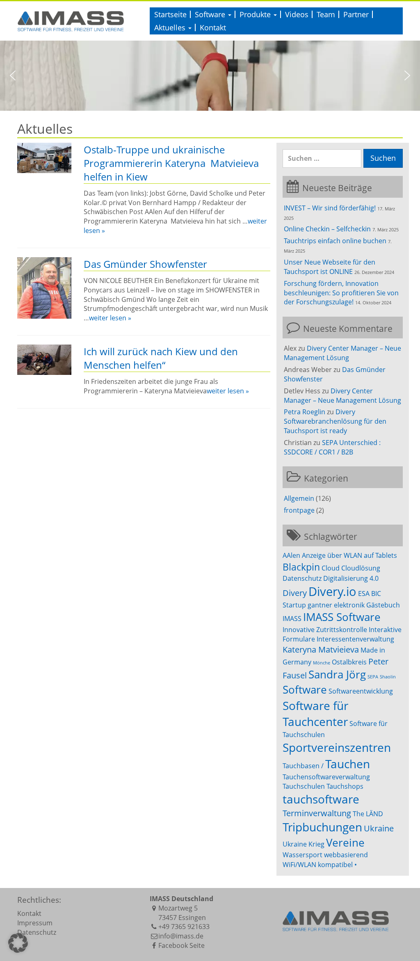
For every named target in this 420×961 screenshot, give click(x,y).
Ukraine (379, 828)
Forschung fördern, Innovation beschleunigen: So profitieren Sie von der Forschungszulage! (341, 293)
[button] (12, 75)
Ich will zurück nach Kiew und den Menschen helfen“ (161, 358)
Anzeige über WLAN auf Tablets (349, 555)
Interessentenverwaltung (355, 639)
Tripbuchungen (322, 827)
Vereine (345, 842)
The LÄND (368, 813)
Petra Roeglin (304, 411)
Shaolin (388, 677)
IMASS (292, 618)
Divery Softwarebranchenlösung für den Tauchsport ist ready (335, 421)
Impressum (34, 922)
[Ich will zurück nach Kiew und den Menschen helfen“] (44, 360)
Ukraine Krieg (303, 844)
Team (326, 14)
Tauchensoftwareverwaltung (326, 776)
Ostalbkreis (349, 662)
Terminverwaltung (317, 813)
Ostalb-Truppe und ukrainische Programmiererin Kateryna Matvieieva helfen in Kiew (171, 163)
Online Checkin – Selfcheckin (327, 228)
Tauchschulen (304, 786)
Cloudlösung (360, 568)
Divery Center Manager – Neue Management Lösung (342, 353)
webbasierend (346, 854)
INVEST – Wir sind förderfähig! (330, 207)
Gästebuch (383, 604)
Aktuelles (170, 27)
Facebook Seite (181, 945)
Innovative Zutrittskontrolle (325, 629)
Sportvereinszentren (337, 747)
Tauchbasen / (303, 765)
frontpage (299, 510)
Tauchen (347, 764)
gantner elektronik (336, 604)
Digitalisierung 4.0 (351, 578)
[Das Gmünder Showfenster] (44, 288)
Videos (296, 14)
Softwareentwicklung (361, 691)
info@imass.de (180, 935)
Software (211, 14)
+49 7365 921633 (184, 926)
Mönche (321, 663)
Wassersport (302, 854)
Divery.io (332, 591)
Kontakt (213, 27)
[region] (210, 76)
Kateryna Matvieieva (321, 649)
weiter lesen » (110, 317)
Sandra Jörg (337, 674)
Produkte (256, 14)
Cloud (331, 568)
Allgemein (299, 498)
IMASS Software (342, 617)
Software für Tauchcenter (315, 714)
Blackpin (301, 566)
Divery (295, 592)
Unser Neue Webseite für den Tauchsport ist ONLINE (329, 267)
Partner (356, 14)
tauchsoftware (321, 799)
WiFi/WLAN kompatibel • (320, 864)
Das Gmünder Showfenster (145, 264)
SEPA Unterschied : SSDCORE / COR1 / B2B (332, 447)
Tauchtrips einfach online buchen (335, 240)
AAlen (291, 555)
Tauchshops (344, 786)
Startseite (170, 14)
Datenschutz (302, 578)
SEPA (373, 677)
